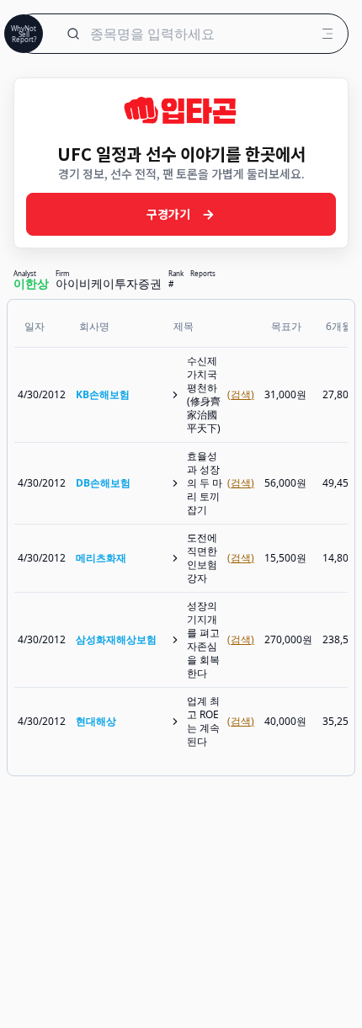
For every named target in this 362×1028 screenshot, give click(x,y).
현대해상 (96, 721)
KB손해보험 (103, 394)
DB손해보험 (103, 483)
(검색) (240, 395)
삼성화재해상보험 (116, 639)
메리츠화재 (101, 558)
